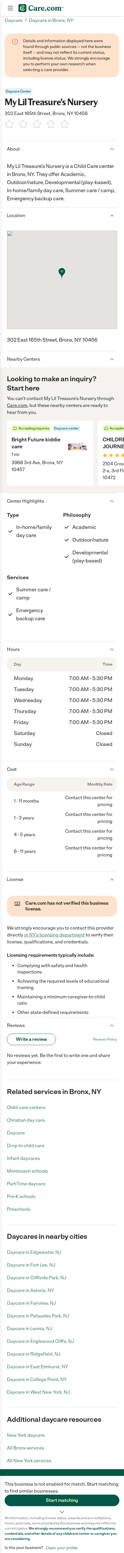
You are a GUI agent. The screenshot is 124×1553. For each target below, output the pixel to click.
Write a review (31, 1039)
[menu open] (10, 8)
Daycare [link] (13, 20)
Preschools (18, 1209)
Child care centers (26, 1107)
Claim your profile (62, 1547)
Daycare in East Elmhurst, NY (37, 1366)
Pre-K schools (21, 1196)
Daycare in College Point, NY (37, 1379)
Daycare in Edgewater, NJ (34, 1252)
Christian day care (26, 1120)
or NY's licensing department (54, 935)
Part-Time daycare (26, 1184)
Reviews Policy (105, 1039)
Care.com (17, 405)
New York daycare (26, 1435)
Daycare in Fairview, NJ (31, 1303)
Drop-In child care (25, 1145)
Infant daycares (23, 1158)
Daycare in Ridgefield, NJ (34, 1354)
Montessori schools (27, 1171)
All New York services (29, 1460)
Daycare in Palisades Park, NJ (38, 1316)
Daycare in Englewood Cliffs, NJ (40, 1341)
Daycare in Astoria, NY (30, 1290)
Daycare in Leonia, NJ (29, 1328)
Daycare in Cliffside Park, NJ (36, 1277)
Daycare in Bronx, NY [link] (51, 20)
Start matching (62, 1500)
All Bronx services (25, 1448)
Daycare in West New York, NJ (38, 1392)
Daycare (16, 1133)
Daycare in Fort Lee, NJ (31, 1265)
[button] (62, 1495)
